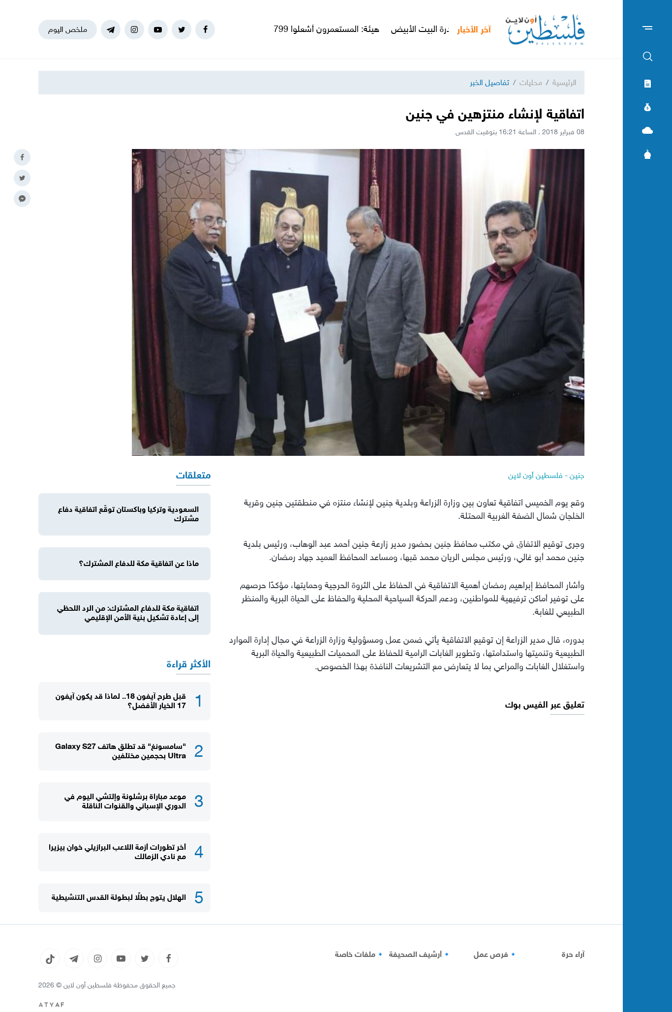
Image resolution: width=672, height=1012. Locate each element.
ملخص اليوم (67, 29)
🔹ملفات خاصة (360, 954)
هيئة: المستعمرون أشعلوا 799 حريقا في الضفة (334, 29)
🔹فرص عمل (496, 954)
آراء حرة (573, 954)
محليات (530, 82)
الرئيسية (564, 82)
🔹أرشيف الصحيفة (420, 954)
